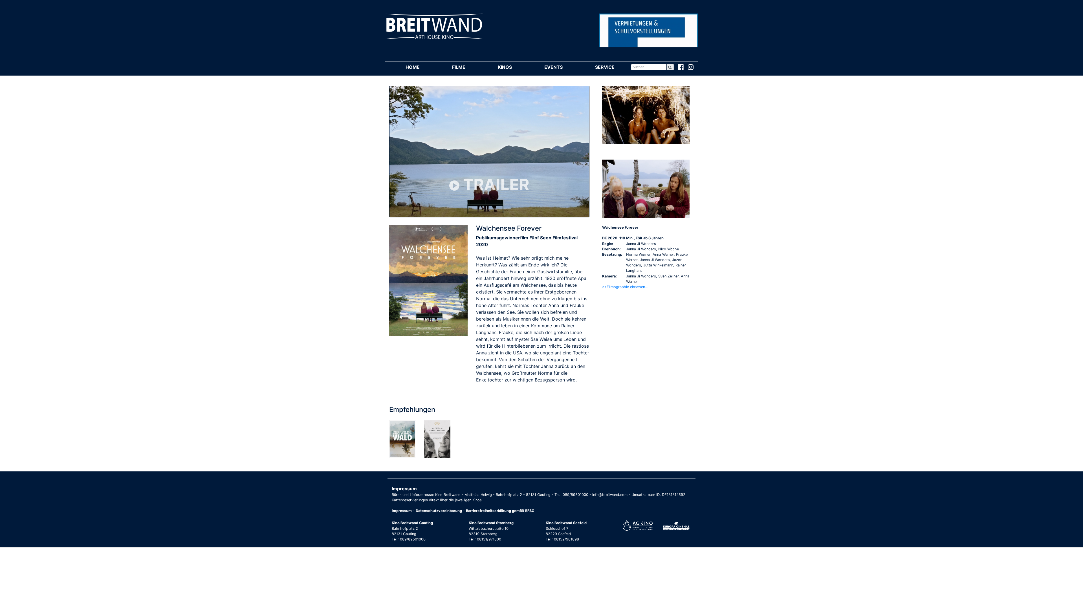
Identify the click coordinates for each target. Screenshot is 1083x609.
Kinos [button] (513, 67)
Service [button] (613, 67)
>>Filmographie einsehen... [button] (625, 287)
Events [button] (561, 67)
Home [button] (421, 67)
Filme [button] (466, 67)
